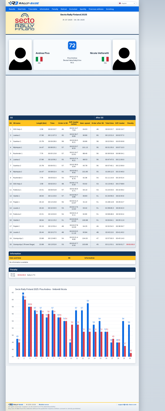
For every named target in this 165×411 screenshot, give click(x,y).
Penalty (55, 9)
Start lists (22, 9)
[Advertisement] (149, 40)
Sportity (83, 9)
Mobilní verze (44, 404)
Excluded (73, 9)
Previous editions (96, 9)
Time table (32, 9)
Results (12, 9)
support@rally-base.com (127, 404)
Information (44, 9)
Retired (64, 9)
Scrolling (110, 9)
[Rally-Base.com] (24, 3)
